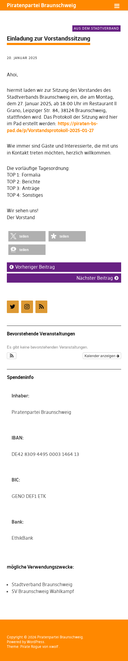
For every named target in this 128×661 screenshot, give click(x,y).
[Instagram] (27, 307)
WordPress (35, 642)
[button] (27, 236)
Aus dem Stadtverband (96, 28)
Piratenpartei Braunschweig (41, 5)
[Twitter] (13, 307)
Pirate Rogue (30, 646)
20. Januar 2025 (22, 58)
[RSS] (41, 307)
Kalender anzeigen (100, 355)
